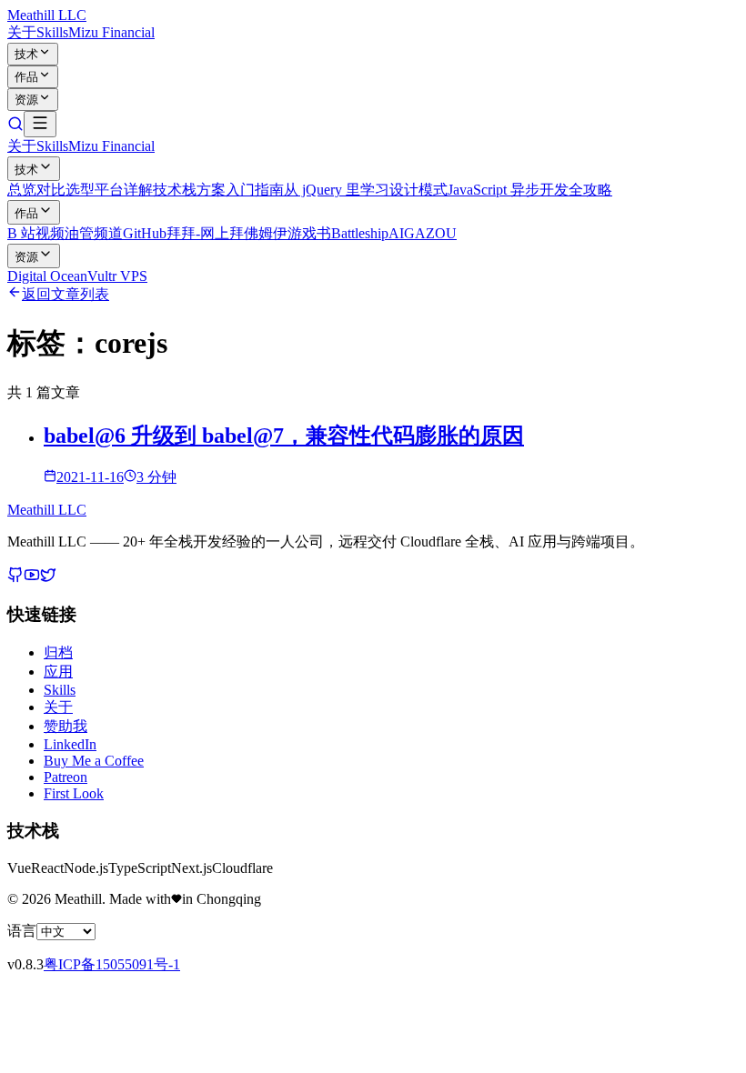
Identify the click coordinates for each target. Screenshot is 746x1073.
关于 (21, 32)
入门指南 (255, 189)
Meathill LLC (46, 15)
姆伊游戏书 (294, 233)
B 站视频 (36, 233)
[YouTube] (32, 578)
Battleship (359, 233)
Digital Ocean (47, 276)
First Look (74, 793)
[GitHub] (15, 578)
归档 (58, 652)
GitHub (144, 233)
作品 (26, 77)
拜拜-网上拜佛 (212, 233)
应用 (58, 671)
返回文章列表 (65, 294)
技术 (26, 54)
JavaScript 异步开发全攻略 (530, 189)
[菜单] (40, 124)
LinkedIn (70, 744)
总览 (21, 189)
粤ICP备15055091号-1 (112, 964)
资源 (26, 99)
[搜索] (15, 127)
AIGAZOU (422, 233)
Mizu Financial (111, 32)
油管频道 (94, 233)
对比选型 (65, 189)
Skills (52, 32)
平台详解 (124, 189)
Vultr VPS (117, 276)
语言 (21, 930)
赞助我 (65, 726)
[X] (48, 578)
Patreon (65, 777)
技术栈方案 (189, 189)
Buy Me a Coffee (94, 760)
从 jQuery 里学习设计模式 (366, 189)
